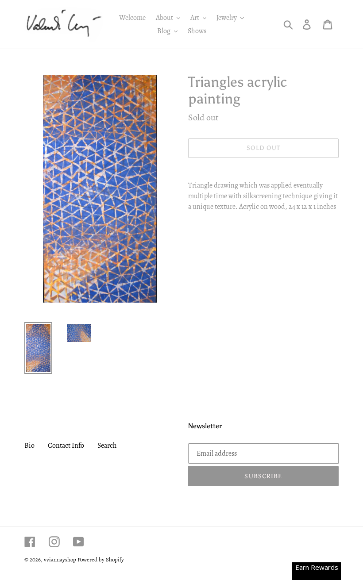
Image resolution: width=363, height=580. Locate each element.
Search (107, 445)
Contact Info (66, 445)
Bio (29, 445)
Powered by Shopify (100, 559)
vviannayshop (60, 559)
